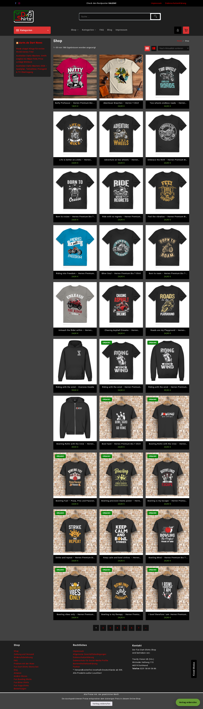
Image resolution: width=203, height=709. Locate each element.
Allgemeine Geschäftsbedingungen (89, 654)
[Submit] (155, 16)
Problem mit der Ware (24, 663)
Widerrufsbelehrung (23, 657)
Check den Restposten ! (101, 3)
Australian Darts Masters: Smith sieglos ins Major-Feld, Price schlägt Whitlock (31, 59)
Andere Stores (20, 676)
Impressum (78, 651)
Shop (16, 651)
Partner (76, 667)
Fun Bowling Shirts (23, 679)
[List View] (153, 48)
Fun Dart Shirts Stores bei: (26, 667)
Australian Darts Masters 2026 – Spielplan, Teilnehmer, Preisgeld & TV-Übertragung (31, 69)
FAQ (16, 660)
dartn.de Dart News (30, 42)
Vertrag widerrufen (101, 704)
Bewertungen (20, 689)
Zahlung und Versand (24, 654)
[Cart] (186, 30)
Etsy (16, 670)
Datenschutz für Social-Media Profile (90, 660)
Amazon (17, 673)
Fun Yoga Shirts (21, 685)
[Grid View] (147, 48)
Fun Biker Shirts (21, 682)
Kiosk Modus (194, 669)
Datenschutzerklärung (83, 657)
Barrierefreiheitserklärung (85, 663)
